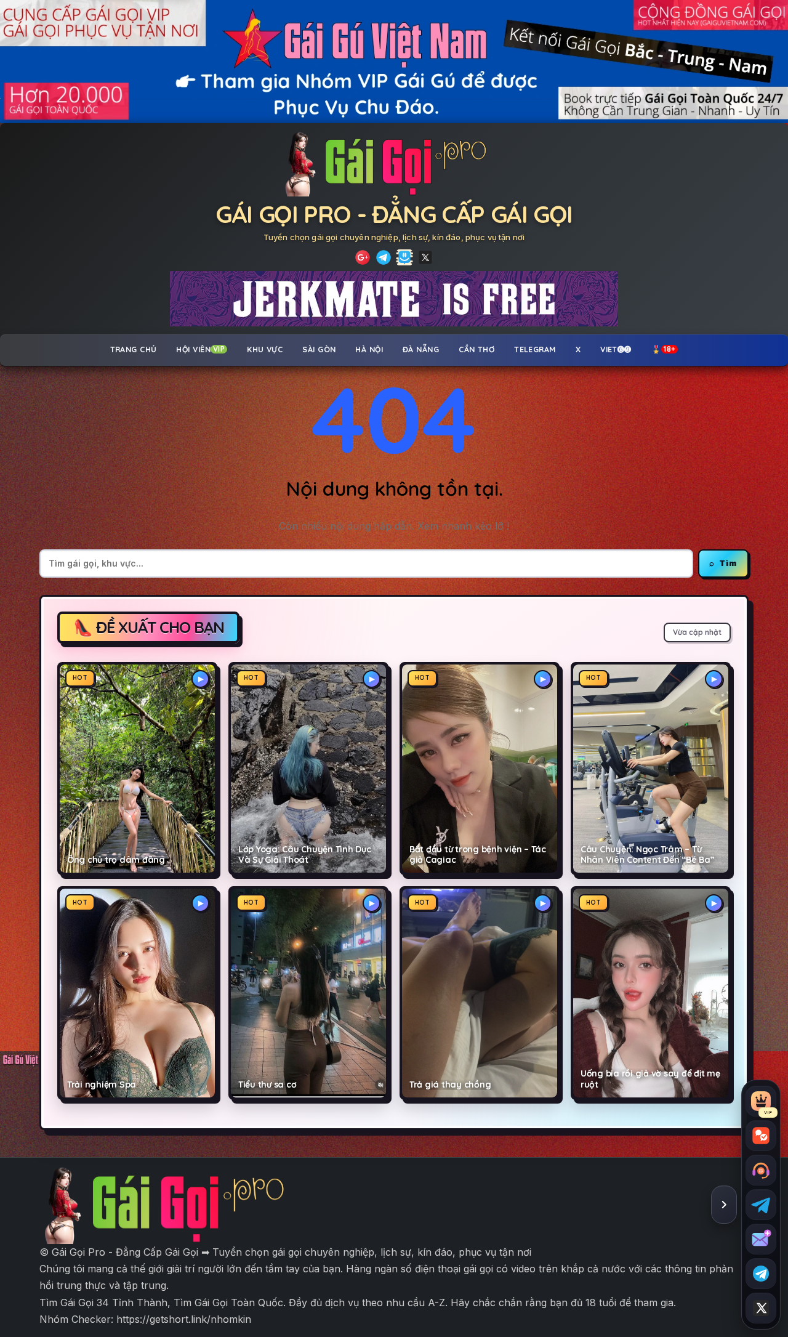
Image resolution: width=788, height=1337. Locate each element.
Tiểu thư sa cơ (267, 1085)
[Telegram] (383, 257)
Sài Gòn (319, 349)
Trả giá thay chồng (450, 1085)
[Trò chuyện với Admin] (761, 1170)
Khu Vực (265, 349)
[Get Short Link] (362, 257)
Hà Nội (369, 349)
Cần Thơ (476, 349)
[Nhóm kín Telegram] (761, 1273)
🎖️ (663, 349)
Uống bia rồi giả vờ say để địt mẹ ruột (650, 1078)
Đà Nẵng (421, 349)
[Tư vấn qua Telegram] (761, 1204)
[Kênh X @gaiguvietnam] (761, 1308)
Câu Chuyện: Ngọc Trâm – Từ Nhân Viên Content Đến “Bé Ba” (648, 854)
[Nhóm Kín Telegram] (404, 257)
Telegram (535, 349)
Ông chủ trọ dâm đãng (116, 860)
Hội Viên (200, 349)
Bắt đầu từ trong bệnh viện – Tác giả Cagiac (477, 854)
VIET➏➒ (616, 349)
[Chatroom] (761, 1135)
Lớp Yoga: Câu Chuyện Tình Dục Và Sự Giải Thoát (304, 854)
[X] (425, 257)
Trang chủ (133, 349)
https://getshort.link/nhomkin (183, 1319)
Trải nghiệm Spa (101, 1085)
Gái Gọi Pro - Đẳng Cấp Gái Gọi (394, 214)
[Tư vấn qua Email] (761, 1239)
